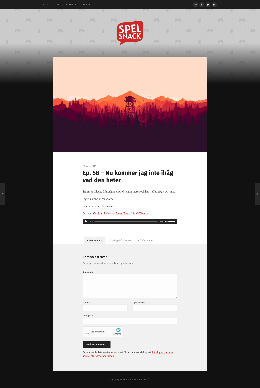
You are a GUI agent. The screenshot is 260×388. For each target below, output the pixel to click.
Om (57, 4)
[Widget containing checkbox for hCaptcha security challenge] (103, 331)
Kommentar (88, 272)
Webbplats (88, 315)
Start (45, 4)
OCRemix (142, 214)
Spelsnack (122, 379)
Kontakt (87, 4)
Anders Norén (143, 379)
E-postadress (139, 302)
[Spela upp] (86, 221)
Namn (86, 302)
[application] (130, 221)
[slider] (172, 221)
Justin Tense (122, 214)
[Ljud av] (166, 221)
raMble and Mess (102, 214)
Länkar (69, 4)
